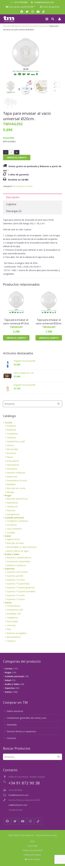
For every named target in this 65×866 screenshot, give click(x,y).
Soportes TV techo (16, 599)
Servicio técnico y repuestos (21, 731)
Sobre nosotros (15, 711)
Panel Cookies (33, 859)
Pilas (9, 629)
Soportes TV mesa (16, 579)
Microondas (12, 449)
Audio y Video (12, 554)
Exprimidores (13, 464)
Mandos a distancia (16, 565)
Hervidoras (12, 468)
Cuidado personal (14, 517)
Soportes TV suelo (16, 595)
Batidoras (11, 429)
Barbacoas (12, 476)
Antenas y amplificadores (19, 557)
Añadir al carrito (16, 157)
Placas (10, 457)
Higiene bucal (13, 539)
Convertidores (13, 605)
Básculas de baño (15, 543)
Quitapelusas (13, 514)
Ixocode (53, 835)
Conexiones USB (15, 609)
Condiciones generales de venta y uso (26, 717)
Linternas (11, 625)
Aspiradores (12, 502)
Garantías (12, 724)
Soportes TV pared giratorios (21, 587)
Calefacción (12, 506)
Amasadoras (13, 460)
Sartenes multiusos (16, 472)
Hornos (10, 445)
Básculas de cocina (16, 488)
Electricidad (12, 621)
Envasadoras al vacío (37, 26)
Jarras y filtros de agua (18, 550)
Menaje (10, 492)
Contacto (11, 738)
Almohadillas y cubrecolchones (22, 547)
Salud (8, 535)
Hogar (8, 495)
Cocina (23, 26)
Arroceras (11, 453)
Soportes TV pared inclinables (21, 591)
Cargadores (12, 617)
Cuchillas (11, 532)
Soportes (10, 568)
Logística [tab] (11, 204)
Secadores (12, 524)
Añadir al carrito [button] (16, 337)
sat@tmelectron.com (17, 805)
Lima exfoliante (14, 528)
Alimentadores (14, 637)
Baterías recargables (17, 633)
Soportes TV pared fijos (18, 583)
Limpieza (11, 640)
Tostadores (12, 433)
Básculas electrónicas (17, 498)
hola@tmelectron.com (44, 2)
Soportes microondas (17, 571)
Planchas (11, 510)
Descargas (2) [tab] (13, 211)
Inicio (5, 26)
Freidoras (11, 425)
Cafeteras (11, 437)
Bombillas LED (14, 613)
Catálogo (14, 26)
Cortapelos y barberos (17, 520)
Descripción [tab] (12, 197)
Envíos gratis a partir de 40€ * (21, 6)
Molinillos (11, 484)
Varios (8, 602)
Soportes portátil (15, 575)
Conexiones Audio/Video (19, 561)
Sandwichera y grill (16, 441)
